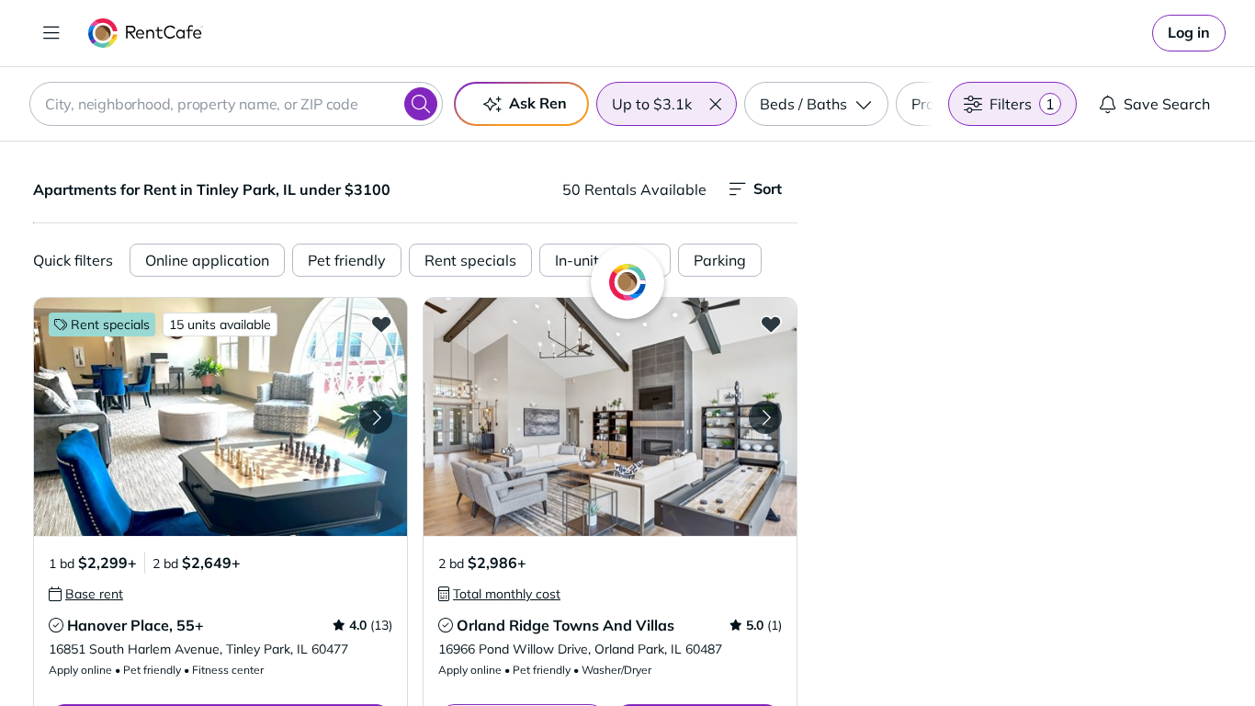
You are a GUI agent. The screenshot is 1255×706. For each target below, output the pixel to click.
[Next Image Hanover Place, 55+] (375, 417)
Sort (767, 188)
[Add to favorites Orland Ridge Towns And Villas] (770, 323)
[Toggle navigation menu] (51, 33)
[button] (714, 103)
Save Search (1167, 104)
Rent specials (470, 260)
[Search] (420, 103)
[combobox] (236, 104)
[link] (1189, 33)
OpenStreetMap (1120, 652)
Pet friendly (347, 260)
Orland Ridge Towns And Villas (565, 625)
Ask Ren (538, 103)
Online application (207, 260)
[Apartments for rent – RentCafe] (145, 33)
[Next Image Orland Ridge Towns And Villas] (765, 417)
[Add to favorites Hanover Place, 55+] (381, 323)
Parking (720, 260)
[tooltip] (86, 594)
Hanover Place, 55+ (135, 625)
